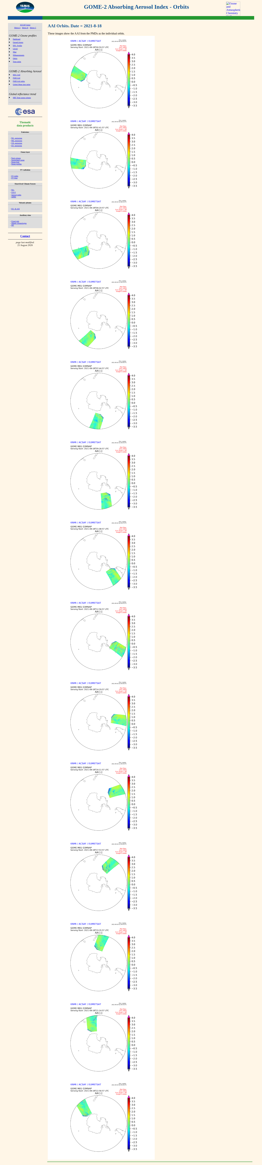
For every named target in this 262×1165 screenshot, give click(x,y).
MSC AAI (16, 75)
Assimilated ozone (17, 160)
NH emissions (16, 141)
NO (12, 190)
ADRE (13, 197)
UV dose (14, 178)
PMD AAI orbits (19, 81)
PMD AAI (16, 78)
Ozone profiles (16, 164)
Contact (25, 236)
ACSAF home (25, 25)
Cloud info (15, 221)
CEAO (15, 49)
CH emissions (16, 143)
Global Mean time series (21, 84)
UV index (14, 176)
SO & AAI (15, 209)
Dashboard (16, 39)
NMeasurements (18, 55)
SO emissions (16, 146)
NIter (14, 52)
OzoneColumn (18, 42)
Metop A (17, 28)
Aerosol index (16, 195)
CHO (13, 192)
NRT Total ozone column (22, 98)
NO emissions (16, 138)
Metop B (25, 28)
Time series (17, 62)
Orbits (15, 58)
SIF (12, 225)
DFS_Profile (17, 46)
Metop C (33, 28)
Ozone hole (15, 162)
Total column (16, 158)
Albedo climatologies (19, 223)
